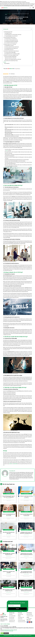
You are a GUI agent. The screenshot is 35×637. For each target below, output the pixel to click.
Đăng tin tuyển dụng (29, 614)
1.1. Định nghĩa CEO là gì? (8, 33)
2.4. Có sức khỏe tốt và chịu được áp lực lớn (10, 42)
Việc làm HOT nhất (20, 614)
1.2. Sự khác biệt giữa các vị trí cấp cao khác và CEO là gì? (12, 34)
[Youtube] (29, 622)
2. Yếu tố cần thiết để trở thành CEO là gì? (9, 37)
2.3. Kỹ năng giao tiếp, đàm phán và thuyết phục (11, 41)
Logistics (27, 493)
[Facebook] (27, 622)
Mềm (27, 511)
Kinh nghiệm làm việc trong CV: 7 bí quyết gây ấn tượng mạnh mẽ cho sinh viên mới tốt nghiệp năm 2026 (26, 533)
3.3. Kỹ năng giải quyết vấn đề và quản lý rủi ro (11, 48)
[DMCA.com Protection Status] (4, 633)
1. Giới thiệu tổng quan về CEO (7, 31)
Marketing (9, 493)
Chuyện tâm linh (7, 511)
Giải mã (7, 493)
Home (6, 13)
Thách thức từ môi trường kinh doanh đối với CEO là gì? (13, 59)
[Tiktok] (31, 622)
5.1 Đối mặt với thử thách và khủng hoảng (10, 56)
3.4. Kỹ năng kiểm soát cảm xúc (8, 49)
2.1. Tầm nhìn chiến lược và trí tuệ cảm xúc (10, 38)
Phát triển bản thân (10, 529)
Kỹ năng (26, 511)
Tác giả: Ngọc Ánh (6, 63)
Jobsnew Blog (15, 463)
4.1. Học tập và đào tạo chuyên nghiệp (9, 52)
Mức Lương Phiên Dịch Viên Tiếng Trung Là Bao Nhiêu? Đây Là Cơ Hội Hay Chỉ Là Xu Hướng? (26, 572)
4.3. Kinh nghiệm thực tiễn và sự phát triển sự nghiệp (12, 53)
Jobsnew (10, 463)
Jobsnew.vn (11, 635)
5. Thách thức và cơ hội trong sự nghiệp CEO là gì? (10, 55)
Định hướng (6, 529)
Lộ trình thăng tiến (9, 13)
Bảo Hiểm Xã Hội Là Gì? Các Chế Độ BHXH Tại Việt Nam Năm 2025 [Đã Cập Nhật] (26, 554)
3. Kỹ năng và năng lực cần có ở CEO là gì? (9, 44)
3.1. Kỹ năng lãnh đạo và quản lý (9, 45)
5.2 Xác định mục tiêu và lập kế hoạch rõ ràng (11, 60)
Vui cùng (11, 511)
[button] (31, 29)
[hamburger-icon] (30, 8)
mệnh (6, 150)
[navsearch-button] (33, 7)
